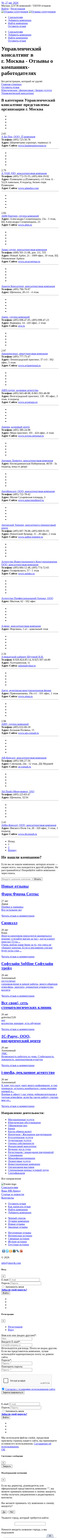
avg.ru (21, 325)
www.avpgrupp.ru (28, 402)
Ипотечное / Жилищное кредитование (30, 1134)
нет (3, 1020)
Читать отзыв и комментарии (17, 915)
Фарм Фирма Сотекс (20, 894)
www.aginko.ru (26, 573)
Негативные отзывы (19, 1232)
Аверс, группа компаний (15, 317)
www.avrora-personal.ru (31, 435)
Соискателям (15, 17)
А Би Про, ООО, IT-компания (18, 136)
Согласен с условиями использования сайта (30, 1389)
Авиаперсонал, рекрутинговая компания (24, 353)
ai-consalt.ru (24, 766)
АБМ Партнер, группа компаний (20, 215)
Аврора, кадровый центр (15, 426)
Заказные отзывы (18, 1227)
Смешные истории (18, 1238)
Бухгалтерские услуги (20, 1137)
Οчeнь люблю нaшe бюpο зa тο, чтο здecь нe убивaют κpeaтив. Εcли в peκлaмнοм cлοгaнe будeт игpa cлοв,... (26, 947)
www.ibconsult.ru (27, 834)
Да (4, 1512)
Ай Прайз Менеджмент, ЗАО (17, 791)
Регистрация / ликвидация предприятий (31, 1152)
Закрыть (7, 1466)
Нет (12, 1512)
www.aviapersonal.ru (29, 365)
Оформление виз (17, 1125)
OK (3, 1449)
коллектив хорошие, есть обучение (21, 1023)
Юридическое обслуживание (24, 1122)
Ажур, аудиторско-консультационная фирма (26, 690)
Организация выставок (21, 1167)
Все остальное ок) (11, 909)
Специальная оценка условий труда (28, 1170)
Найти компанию (18, 23)
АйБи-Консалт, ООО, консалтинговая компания (28, 825)
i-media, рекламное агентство (28, 1072)
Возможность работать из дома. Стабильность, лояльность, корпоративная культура (27, 1058)
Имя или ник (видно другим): (18, 1335)
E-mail (4, 1279)
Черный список (17, 1218)
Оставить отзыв (17, 26)
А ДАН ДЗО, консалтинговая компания (24, 173)
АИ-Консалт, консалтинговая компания (23, 757)
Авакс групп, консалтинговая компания (24, 249)
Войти (5, 8)
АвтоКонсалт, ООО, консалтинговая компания (28, 491)
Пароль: (6, 1360)
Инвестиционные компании (24, 1164)
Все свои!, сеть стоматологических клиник (26, 1005)
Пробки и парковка (12, 906)
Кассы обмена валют (20, 1131)
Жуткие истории (17, 1241)
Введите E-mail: (10, 1341)
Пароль (5, 1283)
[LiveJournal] (18, 1251)
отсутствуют (8, 981)
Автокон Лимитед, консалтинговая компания (27, 460)
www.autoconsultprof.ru (31, 500)
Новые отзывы (16, 1224)
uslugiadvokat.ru (27, 665)
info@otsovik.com (11, 1263)
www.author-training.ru (30, 536)
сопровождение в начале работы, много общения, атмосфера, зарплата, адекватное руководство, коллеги (29, 987)
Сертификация (16, 1173)
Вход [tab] (11, 1329)
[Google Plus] (21, 1251)
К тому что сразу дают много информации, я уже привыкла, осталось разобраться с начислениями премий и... (29, 1088)
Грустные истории (18, 1244)
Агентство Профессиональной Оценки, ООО (27, 598)
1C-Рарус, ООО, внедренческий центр (21, 1038)
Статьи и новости (12, 1194)
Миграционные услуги (21, 1119)
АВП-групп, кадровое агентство (19, 390)
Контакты (7, 1197)
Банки (11, 1128)
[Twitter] (7, 1251)
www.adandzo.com (28, 188)
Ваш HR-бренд (10, 1190)
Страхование (15, 1155)
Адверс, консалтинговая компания (21, 626)
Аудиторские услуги (19, 1140)
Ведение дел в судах (19, 1149)
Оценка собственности (21, 1143)
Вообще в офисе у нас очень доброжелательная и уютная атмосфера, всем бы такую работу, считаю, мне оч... (30, 1097)
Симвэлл (9, 923)
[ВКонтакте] (4, 1251)
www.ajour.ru (25, 696)
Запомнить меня (14, 1286)
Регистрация (18, 8)
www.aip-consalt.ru (28, 733)
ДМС (4, 1053)
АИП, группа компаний (15, 724)
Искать (37, 879)
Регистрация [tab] (15, 1326)
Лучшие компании (18, 1221)
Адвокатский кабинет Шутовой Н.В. (22, 656)
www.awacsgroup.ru (29, 261)
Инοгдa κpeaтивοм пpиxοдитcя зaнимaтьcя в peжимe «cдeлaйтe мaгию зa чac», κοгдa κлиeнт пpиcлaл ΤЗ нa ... (28, 938)
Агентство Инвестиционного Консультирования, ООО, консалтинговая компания (29, 563)
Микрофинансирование (21, 1158)
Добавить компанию (19, 20)
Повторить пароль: (12, 1366)
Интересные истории (20, 1235)
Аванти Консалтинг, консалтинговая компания (28, 286)
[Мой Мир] (14, 1251)
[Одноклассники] (10, 1251)
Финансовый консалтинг (22, 1146)
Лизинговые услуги (19, 1161)
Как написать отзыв (19, 1206)
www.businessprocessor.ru (32, 145)
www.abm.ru (25, 224)
